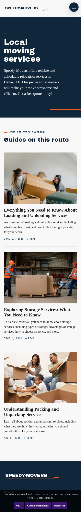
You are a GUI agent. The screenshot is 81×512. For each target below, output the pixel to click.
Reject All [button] (59, 505)
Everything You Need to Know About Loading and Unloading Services (40, 212)
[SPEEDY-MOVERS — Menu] (74, 7)
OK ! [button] (18, 505)
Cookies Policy (45, 497)
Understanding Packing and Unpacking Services (31, 412)
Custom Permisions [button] (38, 505)
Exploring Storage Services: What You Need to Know (37, 312)
